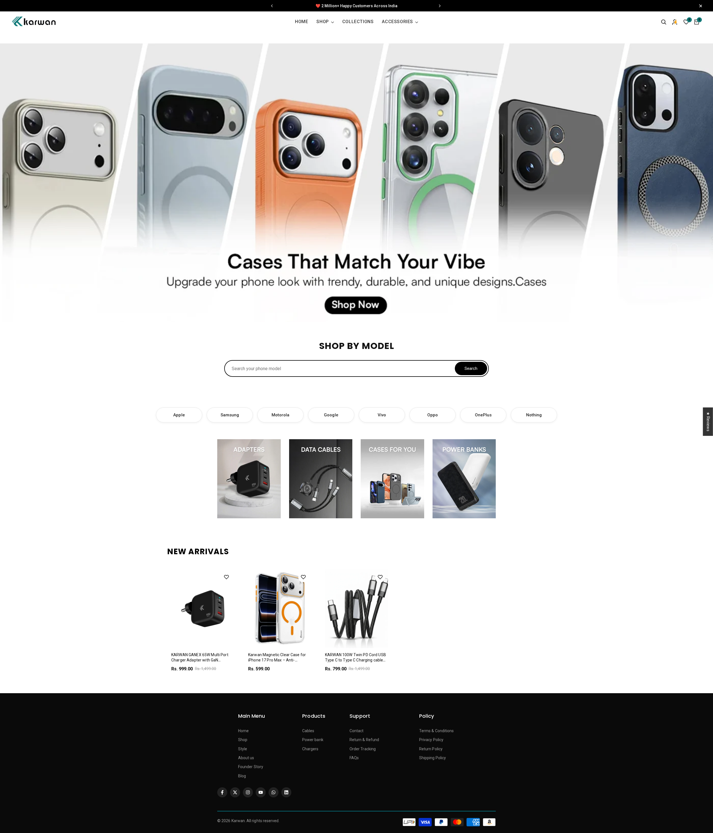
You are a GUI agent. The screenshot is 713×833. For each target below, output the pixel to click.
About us (246, 758)
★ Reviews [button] (708, 421)
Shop (242, 739)
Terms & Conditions (436, 731)
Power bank (312, 739)
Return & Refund (364, 739)
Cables (308, 731)
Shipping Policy (432, 758)
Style (242, 749)
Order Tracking (363, 749)
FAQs (354, 758)
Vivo (382, 414)
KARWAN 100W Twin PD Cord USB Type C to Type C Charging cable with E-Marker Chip (355, 660)
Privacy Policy (431, 739)
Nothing (534, 414)
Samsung (230, 414)
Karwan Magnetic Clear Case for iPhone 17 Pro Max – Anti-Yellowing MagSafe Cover (277, 660)
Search (471, 368)
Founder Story (250, 766)
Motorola (281, 414)
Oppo (432, 414)
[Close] (699, 6)
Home (243, 731)
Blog (242, 776)
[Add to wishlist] (226, 577)
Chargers (310, 749)
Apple (179, 414)
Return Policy (431, 749)
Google (331, 414)
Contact (357, 731)
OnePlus (483, 414)
